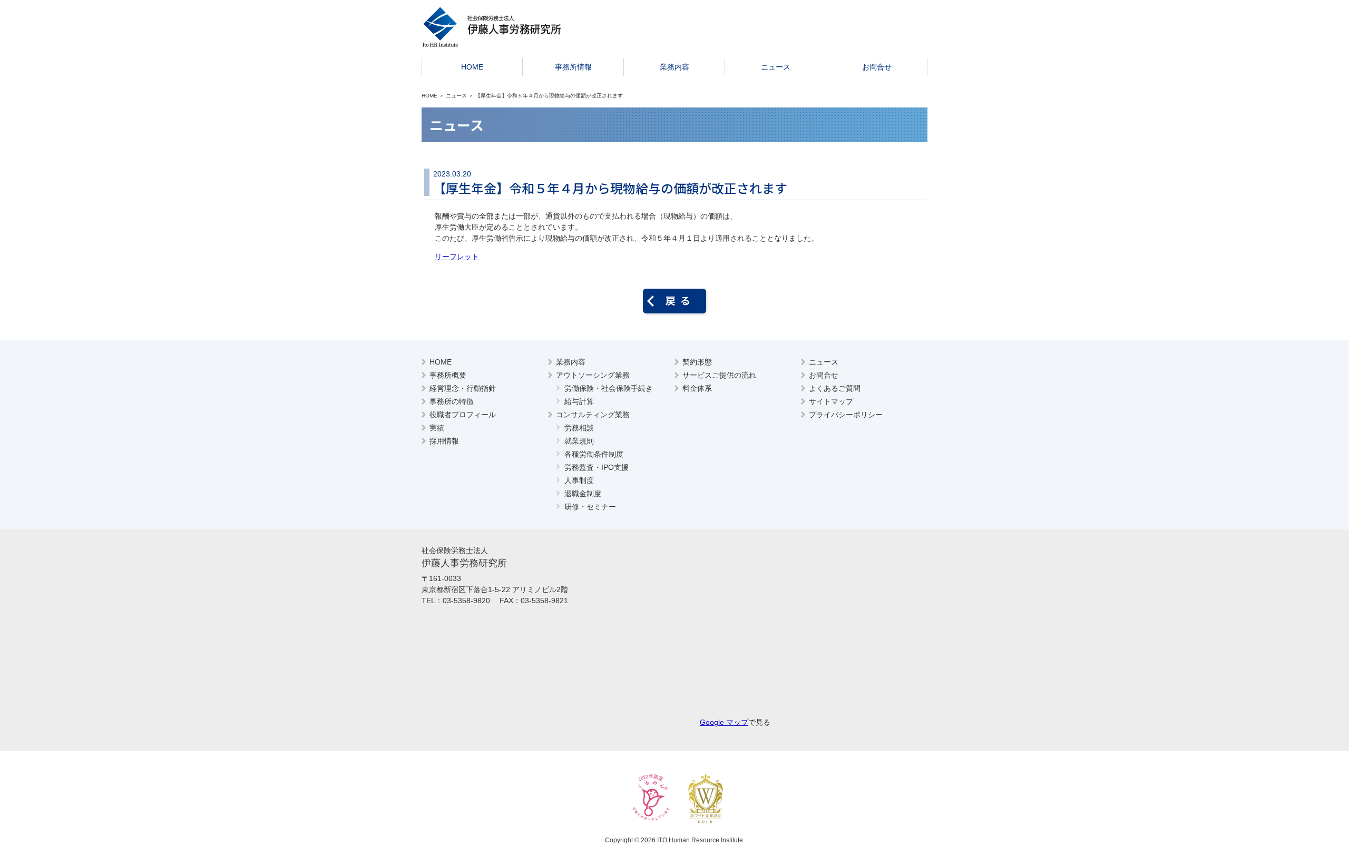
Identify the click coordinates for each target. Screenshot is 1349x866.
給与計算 (579, 401)
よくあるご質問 (835, 388)
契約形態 (697, 362)
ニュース (775, 67)
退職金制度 (582, 493)
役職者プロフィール (462, 414)
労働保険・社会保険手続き (608, 388)
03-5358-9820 (466, 600)
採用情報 (444, 441)
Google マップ (724, 722)
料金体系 (697, 388)
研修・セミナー (590, 507)
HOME (472, 67)
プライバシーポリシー (846, 414)
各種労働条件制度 (593, 454)
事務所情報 (573, 67)
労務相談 (579, 428)
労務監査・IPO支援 (596, 467)
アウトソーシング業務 (593, 375)
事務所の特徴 (451, 401)
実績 (436, 428)
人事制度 (579, 480)
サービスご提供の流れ (719, 375)
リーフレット (457, 256)
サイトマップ (831, 401)
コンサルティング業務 (593, 414)
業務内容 (674, 67)
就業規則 (579, 441)
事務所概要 (447, 375)
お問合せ (877, 67)
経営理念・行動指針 (462, 388)
